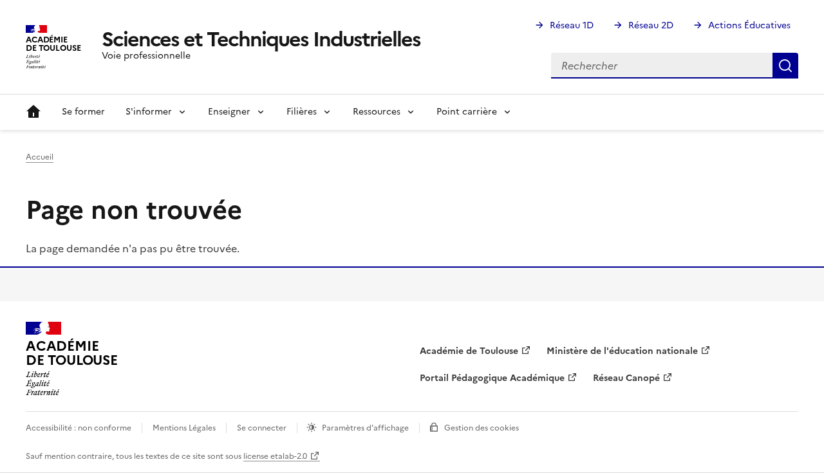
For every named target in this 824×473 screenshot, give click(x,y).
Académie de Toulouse (469, 351)
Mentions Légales (184, 428)
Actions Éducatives (749, 25)
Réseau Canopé (626, 378)
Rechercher (785, 66)
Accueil (33, 112)
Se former (83, 111)
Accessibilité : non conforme (78, 428)
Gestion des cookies (481, 428)
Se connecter (261, 428)
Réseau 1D (572, 25)
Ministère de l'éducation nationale (622, 351)
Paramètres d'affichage (365, 428)
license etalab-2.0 (275, 456)
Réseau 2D (650, 25)
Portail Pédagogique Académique (492, 378)
